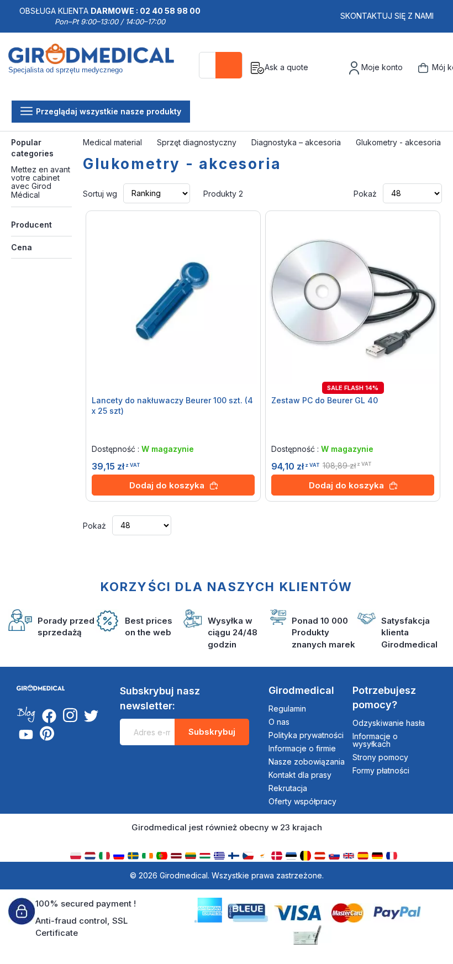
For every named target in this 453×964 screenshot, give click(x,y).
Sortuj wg (100, 193)
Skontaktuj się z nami (387, 15)
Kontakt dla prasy (299, 774)
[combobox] (221, 65)
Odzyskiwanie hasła (388, 723)
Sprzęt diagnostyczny (198, 142)
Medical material (113, 142)
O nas (278, 721)
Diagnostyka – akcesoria (297, 142)
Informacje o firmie (302, 748)
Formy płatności (380, 770)
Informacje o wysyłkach (375, 740)
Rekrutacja (287, 788)
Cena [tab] (21, 247)
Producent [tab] (31, 224)
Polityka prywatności (306, 735)
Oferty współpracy (302, 801)
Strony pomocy (380, 757)
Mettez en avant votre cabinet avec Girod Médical (40, 182)
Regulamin (287, 708)
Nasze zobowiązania (306, 761)
